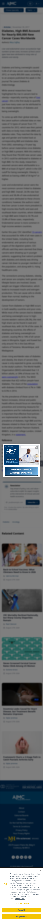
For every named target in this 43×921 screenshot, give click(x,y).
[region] (21, 894)
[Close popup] (36, 447)
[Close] (40, 870)
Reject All (21, 910)
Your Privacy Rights (21, 903)
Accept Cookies (21, 917)
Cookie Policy (20, 899)
